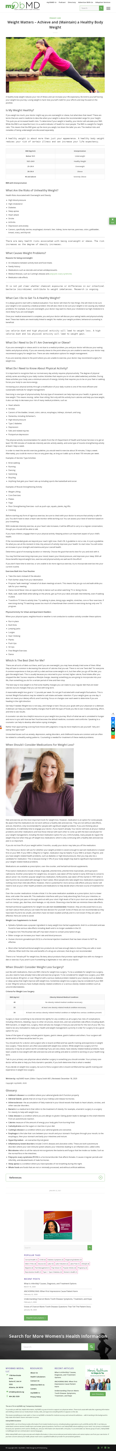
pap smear (56, 1268)
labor (50, 1264)
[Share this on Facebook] (113, 719)
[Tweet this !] (113, 722)
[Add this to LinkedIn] (113, 726)
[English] (1, 726)
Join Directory (98, 1394)
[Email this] (113, 729)
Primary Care (55, 18)
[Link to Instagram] (105, 1447)
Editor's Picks (30, 1264)
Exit (112, 221)
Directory (72, 2)
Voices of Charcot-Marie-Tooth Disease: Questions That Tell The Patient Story (57, 1306)
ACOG (86, 1424)
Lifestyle (85, 1264)
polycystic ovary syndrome (60, 274)
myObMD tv (51, 2)
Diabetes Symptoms (55, 1260)
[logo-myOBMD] (23, 5)
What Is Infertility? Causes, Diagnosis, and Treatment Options (50, 1283)
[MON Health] (97, 1389)
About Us (34, 1373)
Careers (33, 1389)
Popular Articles (69, 1268)
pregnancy (82, 1268)
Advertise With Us (85, 2)
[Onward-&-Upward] (58, 1238)
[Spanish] (1, 728)
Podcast (62, 2)
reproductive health (33, 1272)
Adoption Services (102, 2)
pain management (42, 1268)
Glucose (42, 1264)
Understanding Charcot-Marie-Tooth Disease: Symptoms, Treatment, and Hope (58, 1299)
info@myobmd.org (16, 1392)
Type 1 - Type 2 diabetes (52, 1272)
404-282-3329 (14, 1396)
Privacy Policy (35, 1397)
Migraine (29, 1268)
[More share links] (113, 737)
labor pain (74, 1264)
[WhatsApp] (113, 733)
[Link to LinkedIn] (108, 1447)
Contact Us (34, 1381)
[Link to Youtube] (98, 1447)
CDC (95, 1424)
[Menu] (107, 8)
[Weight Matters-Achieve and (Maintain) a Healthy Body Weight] (55, 65)
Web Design (30, 1448)
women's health (70, 1272)
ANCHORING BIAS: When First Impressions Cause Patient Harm (51, 1291)
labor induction (62, 1264)
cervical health (31, 1260)
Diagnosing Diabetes (73, 1260)
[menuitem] (52, 2)
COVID (42, 1260)
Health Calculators (35, 1317)
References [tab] (15, 1177)
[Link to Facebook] (102, 1447)
